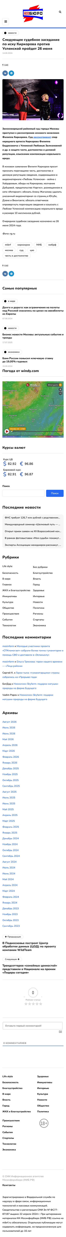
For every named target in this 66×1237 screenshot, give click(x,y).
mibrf (8, 244)
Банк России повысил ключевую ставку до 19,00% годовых (27, 360)
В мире (6, 578)
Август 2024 (9, 861)
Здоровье (38, 590)
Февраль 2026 (10, 756)
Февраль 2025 (10, 826)
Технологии (9, 625)
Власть (37, 578)
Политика (38, 607)
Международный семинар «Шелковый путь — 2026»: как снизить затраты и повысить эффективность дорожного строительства (34, 524)
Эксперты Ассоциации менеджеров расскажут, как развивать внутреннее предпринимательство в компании (34, 545)
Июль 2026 (8, 727)
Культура (7, 602)
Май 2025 (8, 809)
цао (32, 250)
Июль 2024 (8, 867)
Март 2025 (8, 821)
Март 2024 (8, 891)
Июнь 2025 (8, 803)
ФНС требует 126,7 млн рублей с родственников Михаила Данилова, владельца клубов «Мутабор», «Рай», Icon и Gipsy (34, 517)
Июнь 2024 (8, 873)
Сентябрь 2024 (11, 856)
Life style (7, 566)
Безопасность (10, 573)
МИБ (39, 244)
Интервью (39, 596)
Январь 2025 (9, 832)
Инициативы (9, 596)
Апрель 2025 (9, 815)
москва (9, 250)
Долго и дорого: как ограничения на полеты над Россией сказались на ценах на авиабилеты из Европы (33, 311)
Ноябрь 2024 (10, 844)
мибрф (52, 244)
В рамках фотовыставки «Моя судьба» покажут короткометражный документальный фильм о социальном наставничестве (34, 538)
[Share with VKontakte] (5, 73)
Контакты (9, 1185)
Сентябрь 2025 (11, 786)
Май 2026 (8, 739)
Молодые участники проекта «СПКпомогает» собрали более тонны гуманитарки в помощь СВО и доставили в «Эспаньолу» (32, 650)
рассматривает (42, 137)
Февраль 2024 (10, 896)
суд (21, 250)
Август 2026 (9, 721)
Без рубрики (40, 567)
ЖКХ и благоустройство (16, 590)
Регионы (38, 613)
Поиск (6, 486)
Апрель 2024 (9, 885)
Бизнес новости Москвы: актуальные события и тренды (33, 336)
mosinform (8, 646)
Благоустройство (43, 573)
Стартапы (38, 619)
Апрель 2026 (9, 745)
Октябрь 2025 (10, 780)
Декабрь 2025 (10, 768)
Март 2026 (8, 751)
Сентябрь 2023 (11, 926)
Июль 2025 (8, 797)
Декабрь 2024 (10, 838)
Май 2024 (8, 879)
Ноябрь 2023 (10, 914)
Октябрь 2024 (10, 850)
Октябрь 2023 (10, 920)
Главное (7, 584)
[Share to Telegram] (11, 73)
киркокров (23, 244)
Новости (38, 602)
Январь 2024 (9, 902)
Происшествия (10, 613)
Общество (8, 607)
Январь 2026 (9, 762)
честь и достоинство (16, 255)
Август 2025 (9, 791)
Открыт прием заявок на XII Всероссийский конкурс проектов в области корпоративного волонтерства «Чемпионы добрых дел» (34, 531)
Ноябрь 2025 (10, 774)
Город (36, 584)
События (7, 619)
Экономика (39, 625)
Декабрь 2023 (10, 908)
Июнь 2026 (8, 733)
